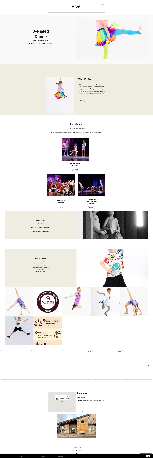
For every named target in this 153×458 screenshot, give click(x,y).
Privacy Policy (60, 456)
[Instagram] (104, 14)
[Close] (151, 456)
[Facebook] (102, 14)
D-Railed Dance (76, 447)
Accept (148, 456)
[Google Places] (100, 14)
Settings (142, 456)
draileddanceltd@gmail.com (82, 405)
